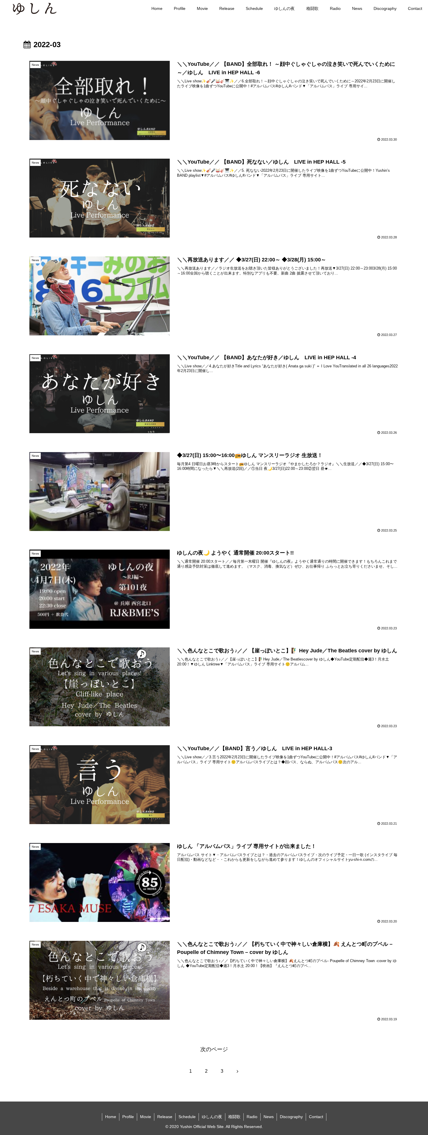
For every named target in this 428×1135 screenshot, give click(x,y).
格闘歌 (234, 1116)
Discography (291, 1116)
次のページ (214, 1049)
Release (164, 1116)
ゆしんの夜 (212, 1116)
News (268, 1116)
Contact (316, 1116)
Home (110, 1116)
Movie (145, 1116)
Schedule (187, 1116)
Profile (128, 1116)
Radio (252, 1116)
